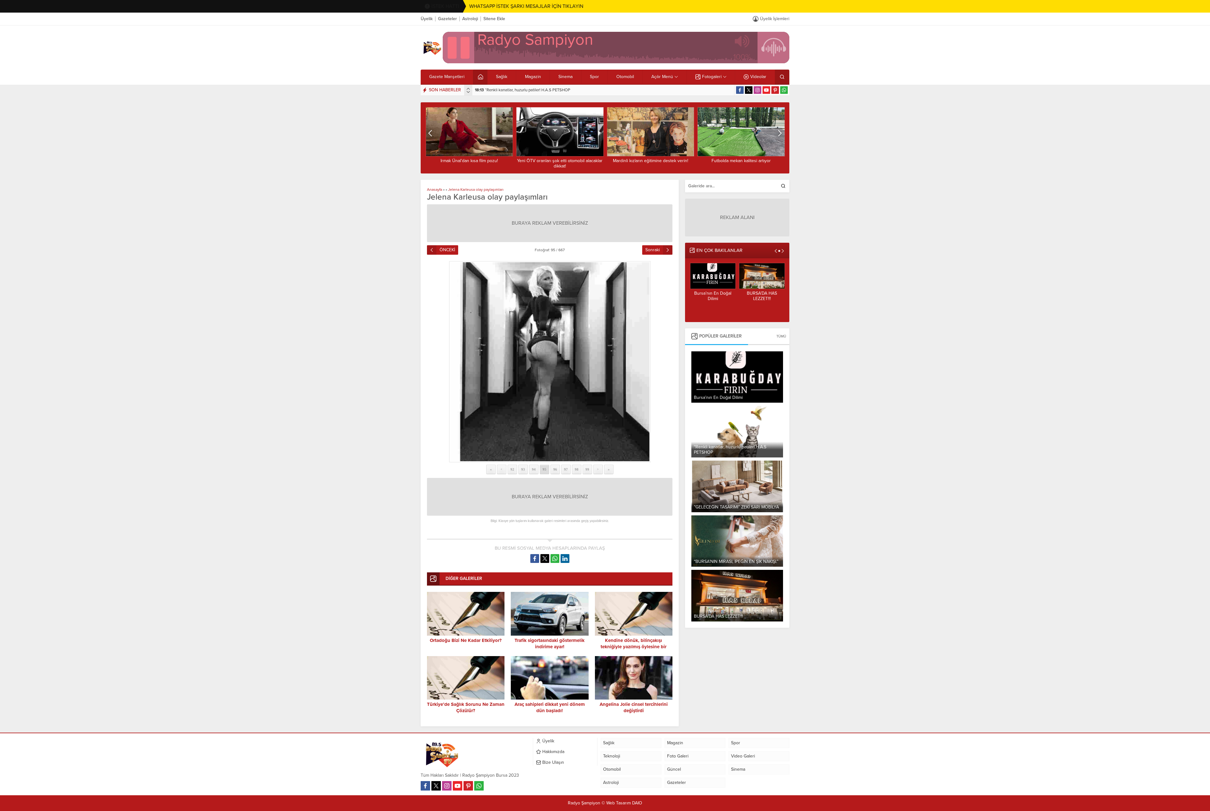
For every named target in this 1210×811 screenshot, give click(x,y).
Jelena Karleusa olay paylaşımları (476, 189)
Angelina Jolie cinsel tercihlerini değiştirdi (634, 707)
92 (512, 469)
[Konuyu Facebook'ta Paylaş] (534, 558)
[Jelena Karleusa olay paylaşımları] (549, 361)
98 (577, 469)
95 (544, 469)
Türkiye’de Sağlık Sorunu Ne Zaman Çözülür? (741, 163)
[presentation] (468, 88)
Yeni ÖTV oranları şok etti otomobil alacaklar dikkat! (469, 163)
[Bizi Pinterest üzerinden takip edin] (775, 90)
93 (523, 469)
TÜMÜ (781, 336)
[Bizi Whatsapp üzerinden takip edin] (784, 90)
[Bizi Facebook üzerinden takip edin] (740, 90)
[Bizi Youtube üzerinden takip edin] (766, 90)
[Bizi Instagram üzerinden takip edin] (757, 90)
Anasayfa (434, 189)
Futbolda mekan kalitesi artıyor (650, 160)
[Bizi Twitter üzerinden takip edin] (748, 90)
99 (587, 469)
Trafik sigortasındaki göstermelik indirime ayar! (550, 643)
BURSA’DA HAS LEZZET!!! (713, 296)
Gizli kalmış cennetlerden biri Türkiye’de (761, 299)
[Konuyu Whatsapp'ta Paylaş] (554, 558)
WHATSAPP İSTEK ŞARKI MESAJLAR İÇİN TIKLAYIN (526, 6)
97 (566, 469)
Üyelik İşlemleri (774, 18)
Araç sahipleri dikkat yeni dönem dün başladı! (550, 707)
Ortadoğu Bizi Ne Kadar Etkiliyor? (466, 640)
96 (555, 469)
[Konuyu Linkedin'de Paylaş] (565, 558)
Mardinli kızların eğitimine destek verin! (559, 160)
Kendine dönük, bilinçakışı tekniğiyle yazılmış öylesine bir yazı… (633, 647)
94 (534, 469)
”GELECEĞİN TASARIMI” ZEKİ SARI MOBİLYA (520, 90)
